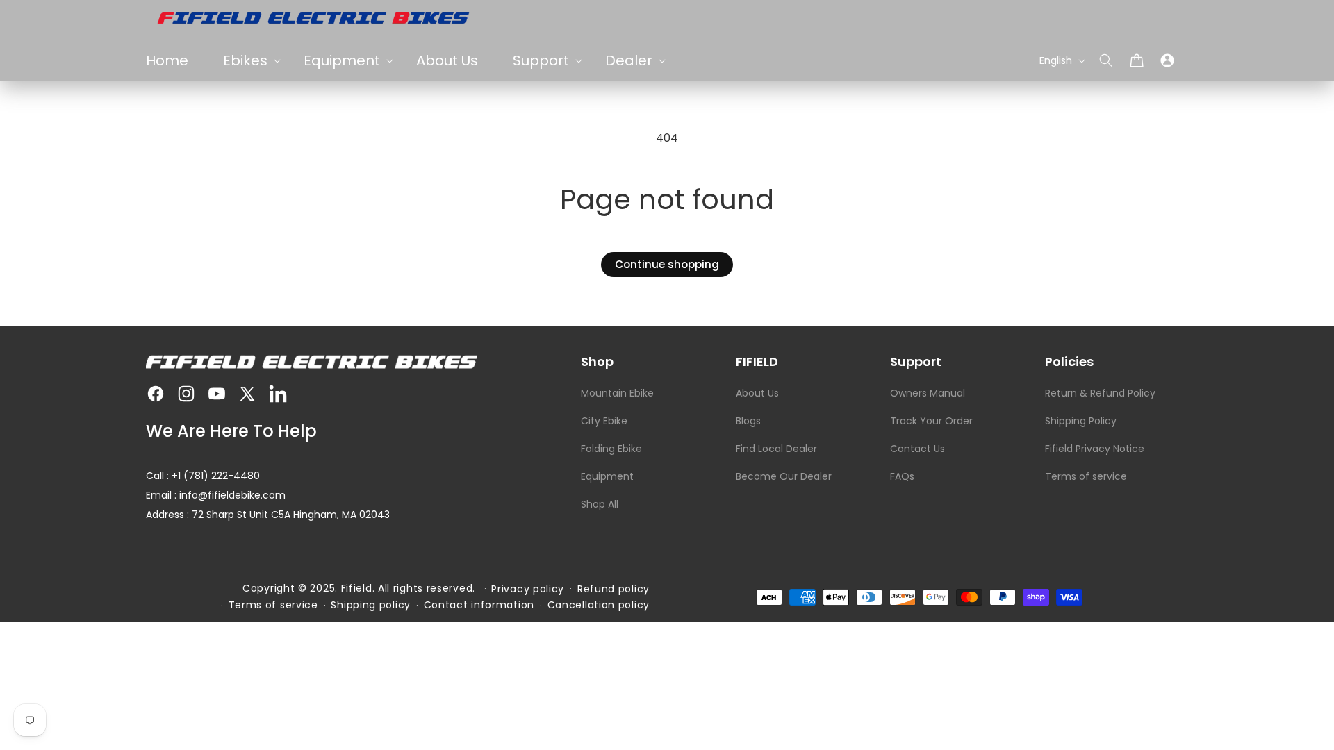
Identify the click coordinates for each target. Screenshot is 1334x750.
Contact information (479, 605)
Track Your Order (931, 420)
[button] (1106, 60)
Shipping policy (371, 605)
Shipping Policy (1081, 420)
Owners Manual (927, 393)
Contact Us (917, 448)
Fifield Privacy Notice (1094, 448)
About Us (757, 393)
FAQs (902, 476)
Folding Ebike (611, 448)
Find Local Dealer (776, 448)
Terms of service (1086, 476)
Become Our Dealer (784, 476)
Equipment (607, 476)
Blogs (748, 420)
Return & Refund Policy (1100, 393)
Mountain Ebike (617, 393)
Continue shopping (667, 264)
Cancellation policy (598, 605)
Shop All (599, 504)
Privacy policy (527, 589)
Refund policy (613, 589)
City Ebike (604, 420)
